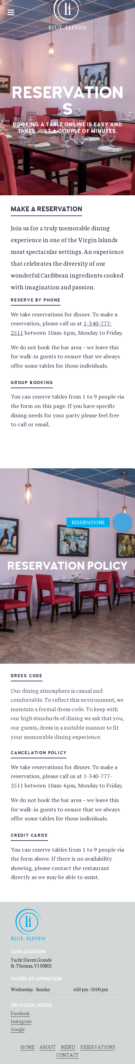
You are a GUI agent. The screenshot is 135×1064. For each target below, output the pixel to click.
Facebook (20, 1013)
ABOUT (47, 1047)
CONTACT (67, 1055)
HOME (27, 1047)
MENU (68, 1047)
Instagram (21, 1021)
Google (18, 1029)
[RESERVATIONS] (122, 522)
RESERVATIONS (97, 1047)
